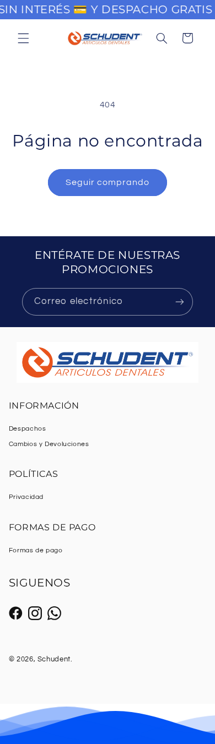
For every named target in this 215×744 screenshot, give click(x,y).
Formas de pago (36, 550)
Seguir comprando (108, 182)
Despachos (27, 428)
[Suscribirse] (179, 301)
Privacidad (26, 497)
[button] (23, 38)
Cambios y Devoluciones (49, 444)
